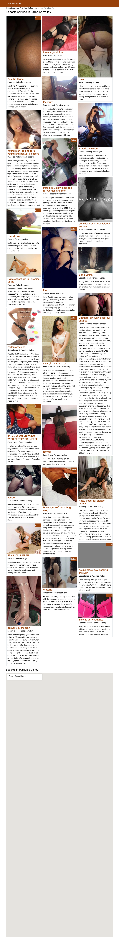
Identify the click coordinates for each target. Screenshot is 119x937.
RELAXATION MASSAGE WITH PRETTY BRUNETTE (22, 438)
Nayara (47, 451)
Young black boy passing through (93, 571)
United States (27, 8)
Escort (11, 497)
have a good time (53, 52)
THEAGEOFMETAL (13, 3)
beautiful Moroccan (18, 627)
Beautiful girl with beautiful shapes (94, 319)
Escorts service (12, 8)
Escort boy (13, 236)
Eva (45, 290)
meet (82, 79)
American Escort (88, 148)
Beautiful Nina (15, 79)
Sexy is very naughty (91, 619)
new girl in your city (54, 363)
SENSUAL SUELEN (18, 555)
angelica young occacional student (94, 225)
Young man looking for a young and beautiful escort (23, 152)
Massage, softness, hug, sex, (57, 509)
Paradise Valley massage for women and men (57, 189)
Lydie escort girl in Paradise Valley (23, 280)
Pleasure (48, 102)
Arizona (38, 8)
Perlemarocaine (16, 347)
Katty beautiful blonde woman (92, 502)
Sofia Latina (86, 274)
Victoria (47, 589)
